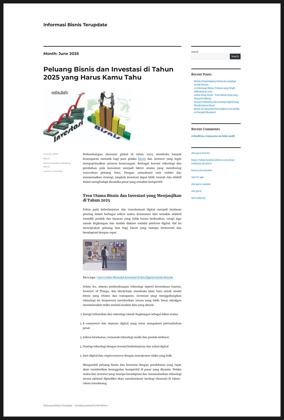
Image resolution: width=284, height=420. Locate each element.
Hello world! (228, 136)
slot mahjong (198, 198)
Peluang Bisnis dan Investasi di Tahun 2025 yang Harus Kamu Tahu (108, 73)
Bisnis (46, 158)
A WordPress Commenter (204, 136)
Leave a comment (53, 171)
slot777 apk (197, 177)
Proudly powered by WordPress (91, 405)
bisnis (142, 158)
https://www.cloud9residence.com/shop (212, 160)
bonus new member (201, 170)
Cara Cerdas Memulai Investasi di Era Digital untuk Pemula (135, 277)
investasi (55, 163)
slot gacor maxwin (201, 184)
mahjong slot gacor (201, 163)
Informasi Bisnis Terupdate (75, 24)
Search (195, 51)
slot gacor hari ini (200, 153)
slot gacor (196, 191)
